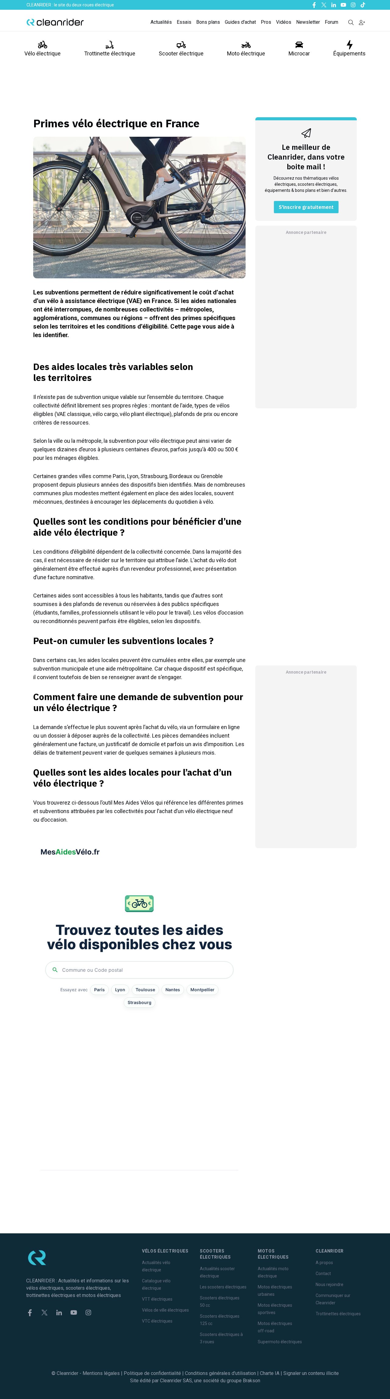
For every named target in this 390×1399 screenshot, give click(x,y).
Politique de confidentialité (152, 1373)
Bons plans (208, 22)
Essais (184, 22)
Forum (331, 22)
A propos (324, 1262)
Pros (266, 22)
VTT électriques (157, 1299)
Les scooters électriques (223, 1286)
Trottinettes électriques (338, 1313)
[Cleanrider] (55, 22)
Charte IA (269, 1373)
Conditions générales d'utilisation (220, 1373)
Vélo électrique (42, 53)
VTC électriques (157, 1321)
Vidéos (283, 22)
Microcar (299, 53)
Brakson (251, 1380)
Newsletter (308, 22)
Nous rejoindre (329, 1284)
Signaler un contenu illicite (311, 1373)
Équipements (349, 53)
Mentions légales (101, 1373)
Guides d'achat (240, 22)
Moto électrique (246, 53)
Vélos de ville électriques (165, 1310)
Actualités (161, 22)
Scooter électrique (181, 53)
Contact (323, 1273)
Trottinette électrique (109, 53)
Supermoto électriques (280, 1341)
